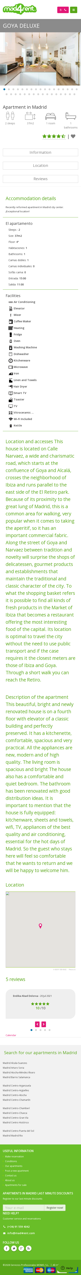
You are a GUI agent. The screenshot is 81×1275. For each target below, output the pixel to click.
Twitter (14, 1248)
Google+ (21, 1248)
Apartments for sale (16, 1184)
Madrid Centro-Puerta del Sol (18, 1130)
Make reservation (14, 1156)
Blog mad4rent (28, 1248)
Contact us (11, 1175)
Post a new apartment (17, 1170)
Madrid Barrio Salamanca (16, 1077)
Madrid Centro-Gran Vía (15, 1117)
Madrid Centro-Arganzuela (17, 1085)
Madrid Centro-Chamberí (16, 1108)
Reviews (41, 178)
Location (40, 165)
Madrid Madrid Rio (13, 1135)
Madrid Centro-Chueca (15, 1112)
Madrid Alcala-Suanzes (15, 1062)
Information (40, 152)
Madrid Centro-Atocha (15, 1095)
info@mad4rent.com (21, 1233)
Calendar (11, 1035)
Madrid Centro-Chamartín (16, 1099)
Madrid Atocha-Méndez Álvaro (19, 1072)
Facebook (6, 1248)
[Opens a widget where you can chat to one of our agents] (67, 1268)
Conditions (11, 1161)
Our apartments (13, 1165)
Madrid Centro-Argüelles (16, 1090)
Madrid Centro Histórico (16, 1122)
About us (10, 1180)
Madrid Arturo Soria (13, 1067)
